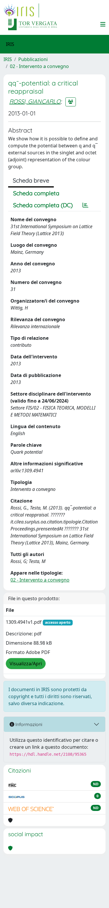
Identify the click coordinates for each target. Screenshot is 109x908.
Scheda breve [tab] (31, 180)
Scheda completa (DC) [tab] (43, 205)
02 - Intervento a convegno (39, 66)
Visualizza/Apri (26, 663)
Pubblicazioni (33, 59)
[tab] (85, 205)
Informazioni (28, 724)
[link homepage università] (32, 24)
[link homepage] (21, 10)
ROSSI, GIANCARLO (34, 101)
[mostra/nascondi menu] (103, 24)
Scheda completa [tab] (36, 193)
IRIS (7, 59)
